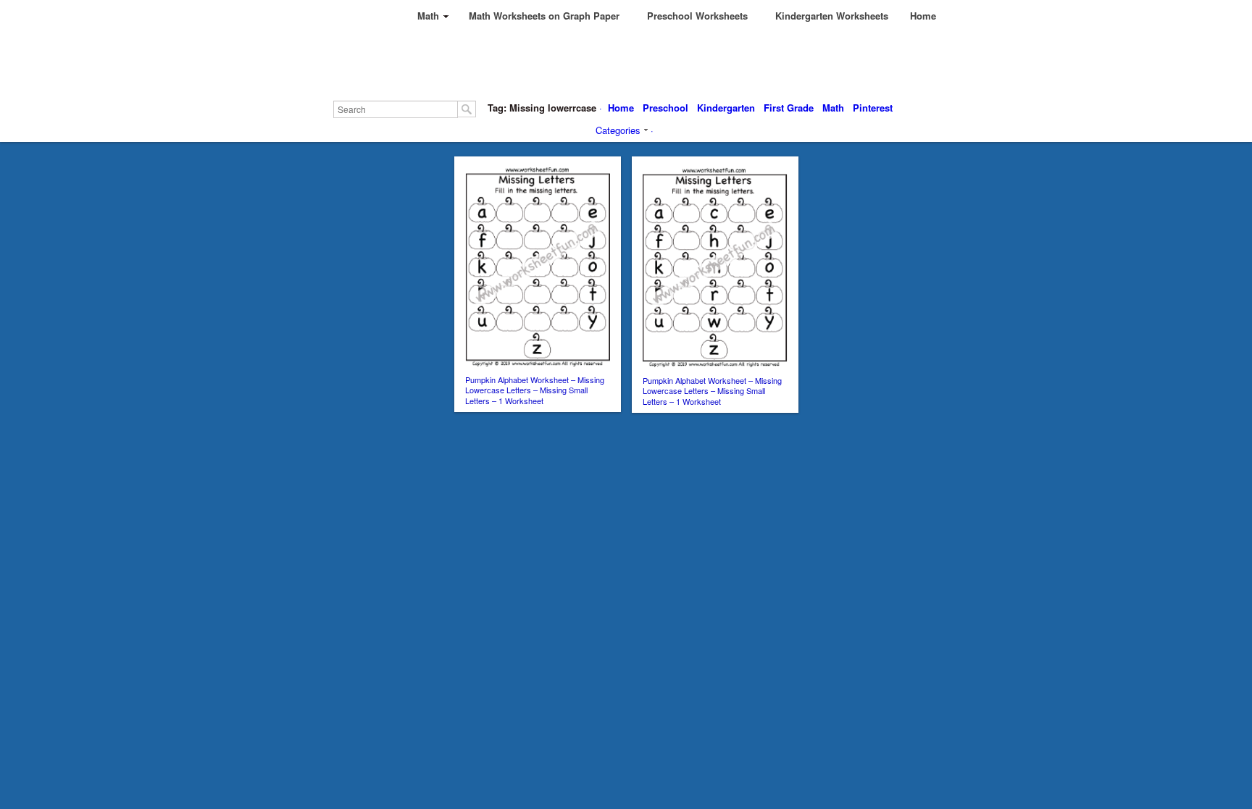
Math (833, 107)
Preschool (665, 107)
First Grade (789, 107)
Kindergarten (726, 107)
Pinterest (873, 107)
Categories (618, 130)
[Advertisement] (656, 65)
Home (621, 107)
